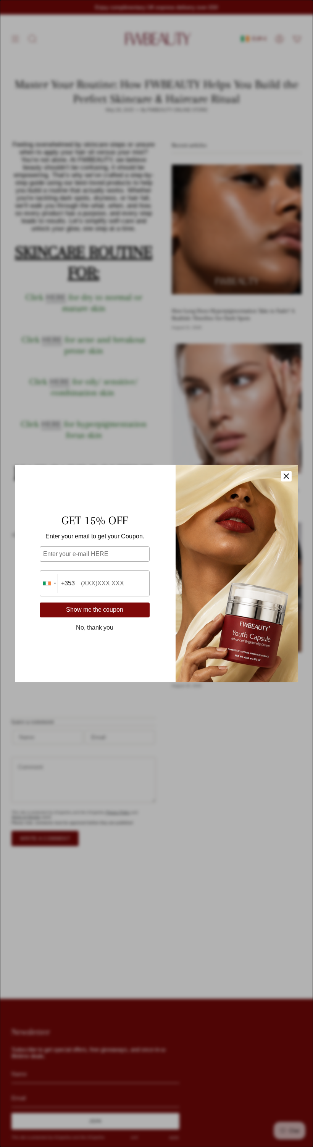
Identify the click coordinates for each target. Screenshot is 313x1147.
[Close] (286, 476)
